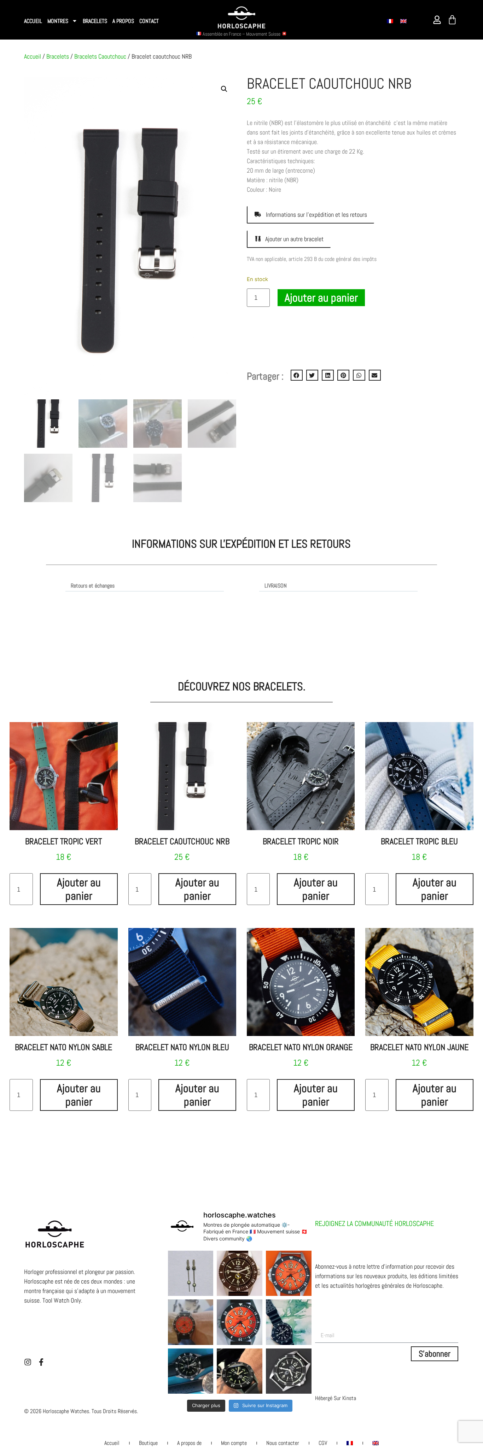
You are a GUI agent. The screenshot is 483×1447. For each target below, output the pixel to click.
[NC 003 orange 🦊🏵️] (289, 1273)
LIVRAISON (275, 585)
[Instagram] (27, 1362)
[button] (297, 375)
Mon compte (234, 1443)
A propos (123, 21)
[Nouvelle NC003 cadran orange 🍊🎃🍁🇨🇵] (239, 1322)
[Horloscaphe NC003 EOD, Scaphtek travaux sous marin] (289, 1371)
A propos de (189, 1443)
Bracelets (95, 21)
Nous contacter (282, 1443)
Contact (149, 21)
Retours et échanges (93, 585)
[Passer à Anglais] (403, 21)
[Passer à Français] (390, 21)
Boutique (148, 1443)
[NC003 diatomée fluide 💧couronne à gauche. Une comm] (289, 1322)
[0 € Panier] (452, 20)
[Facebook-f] (41, 1362)
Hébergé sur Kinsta (335, 1398)
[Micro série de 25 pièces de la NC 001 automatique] (191, 1371)
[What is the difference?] (191, 1273)
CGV (323, 1443)
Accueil (33, 21)
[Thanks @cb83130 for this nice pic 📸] (239, 1371)
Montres (57, 21)
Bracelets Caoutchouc (100, 56)
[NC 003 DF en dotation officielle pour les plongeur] (239, 1273)
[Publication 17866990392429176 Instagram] (191, 1322)
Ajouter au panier (321, 298)
